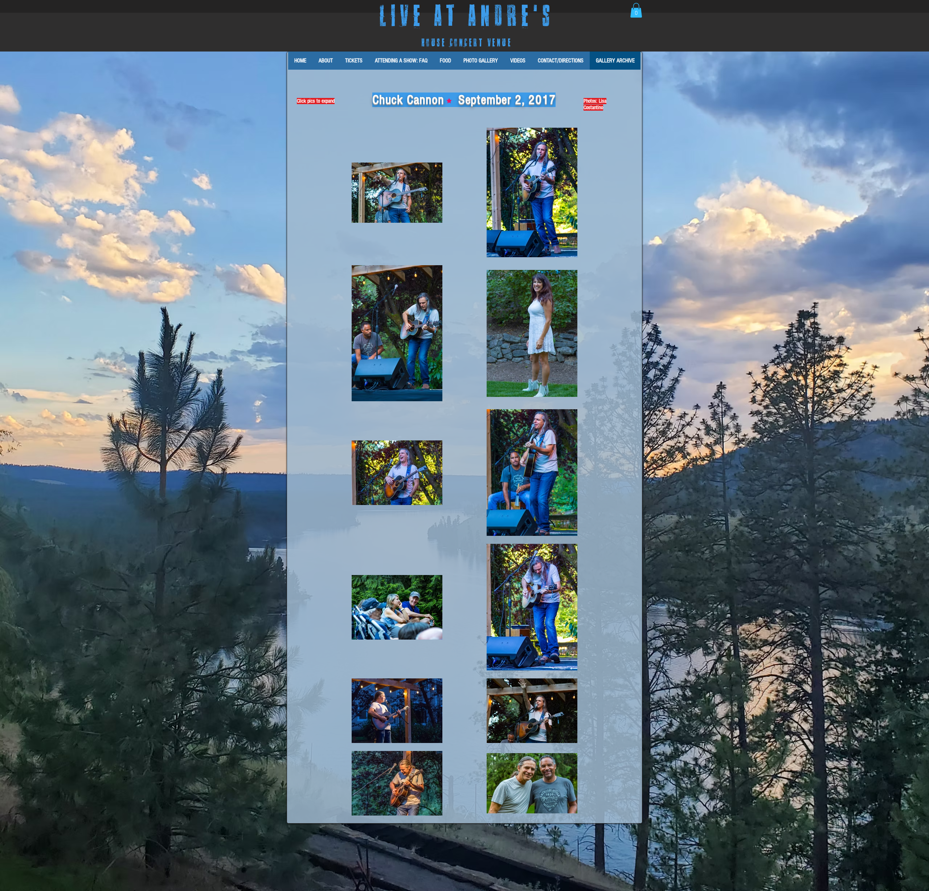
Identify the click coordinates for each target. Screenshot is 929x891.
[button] (636, 10)
